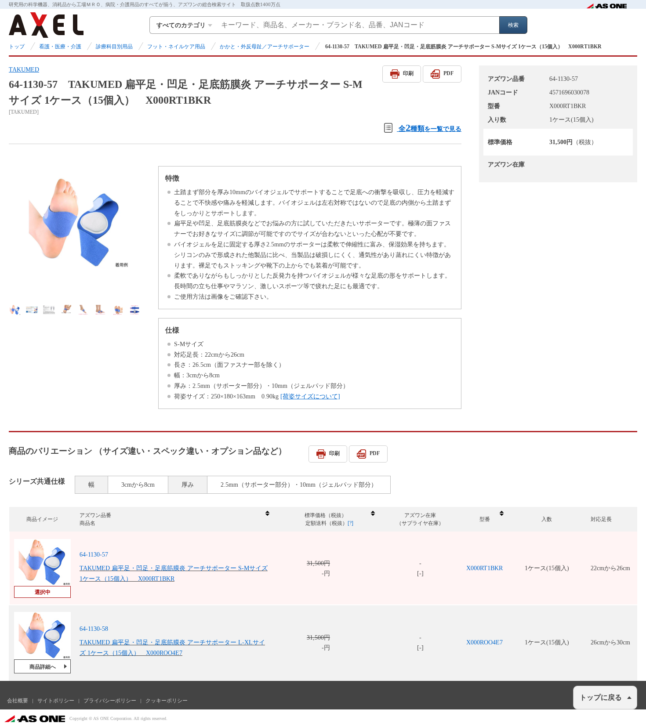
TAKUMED (24, 69)
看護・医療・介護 (60, 46)
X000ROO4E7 (484, 642)
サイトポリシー (55, 701)
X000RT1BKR (484, 568)
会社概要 (17, 701)
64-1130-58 (94, 629)
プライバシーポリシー (109, 701)
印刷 (408, 73)
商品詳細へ (42, 667)
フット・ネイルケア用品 (176, 46)
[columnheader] (174, 519)
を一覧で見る (430, 127)
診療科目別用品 (114, 46)
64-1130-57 (94, 554)
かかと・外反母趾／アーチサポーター (264, 46)
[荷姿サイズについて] (310, 396)
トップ (17, 46)
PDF (448, 73)
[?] (350, 523)
